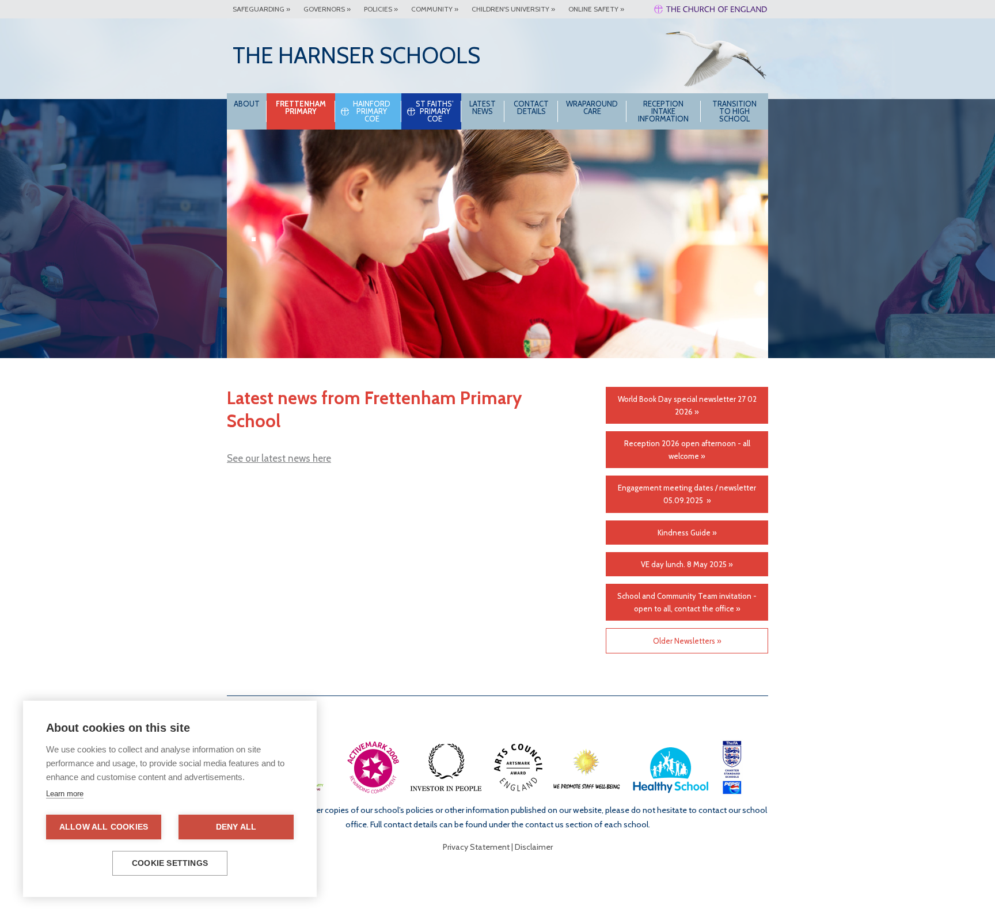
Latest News (482, 107)
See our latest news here (279, 458)
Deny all (236, 827)
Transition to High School (734, 111)
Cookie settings (170, 863)
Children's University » (513, 9)
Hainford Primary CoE (371, 111)
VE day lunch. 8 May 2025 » (687, 564)
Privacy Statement (476, 847)
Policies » (381, 9)
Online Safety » (596, 9)
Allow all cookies (103, 827)
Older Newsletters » (687, 640)
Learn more (64, 793)
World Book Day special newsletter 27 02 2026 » (687, 405)
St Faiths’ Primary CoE (435, 111)
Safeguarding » (261, 9)
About (247, 103)
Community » (434, 9)
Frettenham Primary (301, 107)
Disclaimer (534, 847)
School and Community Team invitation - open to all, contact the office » (687, 602)
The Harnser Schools (356, 55)
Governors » (327, 9)
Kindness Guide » (687, 532)
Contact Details (531, 107)
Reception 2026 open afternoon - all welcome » (687, 450)
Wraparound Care (592, 107)
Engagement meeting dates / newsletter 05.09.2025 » (687, 494)
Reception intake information (663, 111)
